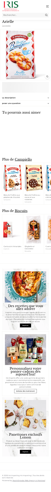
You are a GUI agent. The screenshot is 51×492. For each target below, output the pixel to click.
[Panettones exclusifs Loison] (25, 415)
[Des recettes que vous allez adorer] (25, 286)
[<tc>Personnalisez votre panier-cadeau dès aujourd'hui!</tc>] (25, 349)
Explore (25, 452)
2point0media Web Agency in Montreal (29, 480)
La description (9, 98)
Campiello (6, 26)
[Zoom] (47, 76)
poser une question (11, 103)
